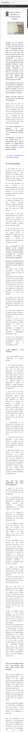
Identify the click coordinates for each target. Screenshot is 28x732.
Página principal (12, 6)
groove (11, 656)
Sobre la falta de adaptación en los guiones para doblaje (14, 15)
